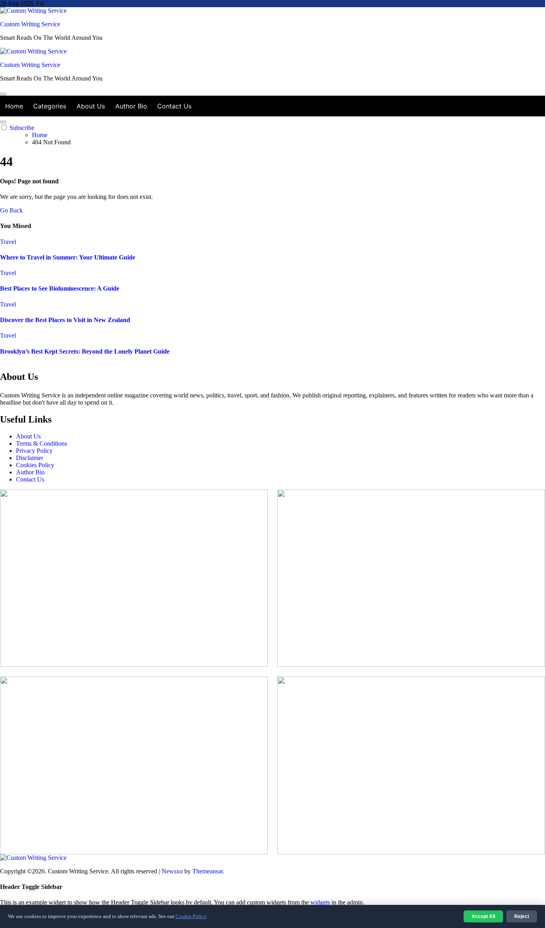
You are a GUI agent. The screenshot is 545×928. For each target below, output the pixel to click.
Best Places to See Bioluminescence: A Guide (59, 288)
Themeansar (207, 871)
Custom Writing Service (30, 24)
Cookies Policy (35, 465)
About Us (91, 106)
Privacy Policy (34, 450)
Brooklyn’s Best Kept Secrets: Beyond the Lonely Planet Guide (85, 351)
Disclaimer (29, 457)
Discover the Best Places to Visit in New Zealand (65, 320)
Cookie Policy (191, 916)
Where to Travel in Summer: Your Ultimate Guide (67, 257)
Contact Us (174, 106)
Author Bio (131, 106)
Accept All (483, 916)
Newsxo (172, 871)
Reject (521, 916)
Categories (49, 106)
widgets (321, 902)
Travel (8, 241)
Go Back (11, 210)
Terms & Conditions (41, 443)
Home (14, 106)
